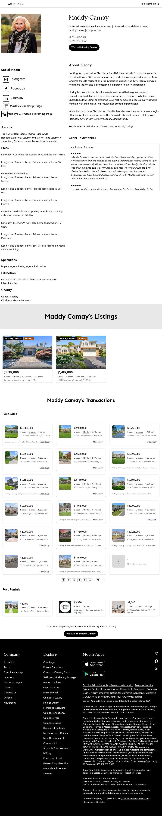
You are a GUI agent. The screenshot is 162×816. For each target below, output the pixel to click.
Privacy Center (91, 689)
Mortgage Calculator (54, 707)
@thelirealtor (21, 173)
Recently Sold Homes (55, 768)
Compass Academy (54, 712)
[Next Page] (104, 580)
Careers (8, 687)
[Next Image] (48, 352)
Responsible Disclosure (132, 689)
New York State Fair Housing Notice (100, 778)
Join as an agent (13, 682)
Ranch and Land (52, 758)
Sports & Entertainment (56, 748)
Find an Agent (51, 702)
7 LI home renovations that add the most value (39, 154)
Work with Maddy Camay (84, 47)
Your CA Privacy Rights (129, 696)
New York (81, 626)
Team (7, 667)
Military (47, 753)
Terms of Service (144, 685)
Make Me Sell (50, 692)
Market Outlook (52, 682)
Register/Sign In (149, 3)
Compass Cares (52, 722)
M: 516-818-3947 (77, 37)
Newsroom (10, 702)
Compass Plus (51, 717)
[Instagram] (156, 653)
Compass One (51, 687)
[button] (4, 3)
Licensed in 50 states (94, 802)
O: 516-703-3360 (78, 41)
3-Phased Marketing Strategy (59, 677)
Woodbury (94, 626)
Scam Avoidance (109, 689)
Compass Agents (66, 626)
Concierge (49, 662)
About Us (9, 662)
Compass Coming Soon (56, 672)
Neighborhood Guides (55, 733)
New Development (53, 738)
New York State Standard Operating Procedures (106, 781)
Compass (50, 626)
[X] (156, 668)
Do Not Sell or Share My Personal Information (108, 685)
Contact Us (10, 692)
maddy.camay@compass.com (85, 30)
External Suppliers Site (55, 763)
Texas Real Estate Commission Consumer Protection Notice (112, 773)
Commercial (49, 743)
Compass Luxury (52, 697)
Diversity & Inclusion (54, 727)
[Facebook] (156, 660)
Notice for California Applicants (127, 692)
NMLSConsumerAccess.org (135, 798)
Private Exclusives (53, 667)
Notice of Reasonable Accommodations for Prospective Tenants (114, 784)
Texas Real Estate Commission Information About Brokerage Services (116, 770)
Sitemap (47, 773)
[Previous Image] (6, 352)
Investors (9, 677)
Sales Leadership (13, 672)
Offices (8, 697)
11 (98, 580)
